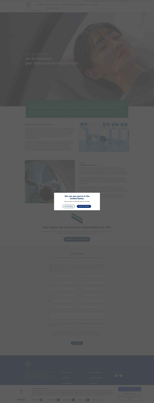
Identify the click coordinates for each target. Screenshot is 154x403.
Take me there (84, 206)
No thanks (68, 206)
